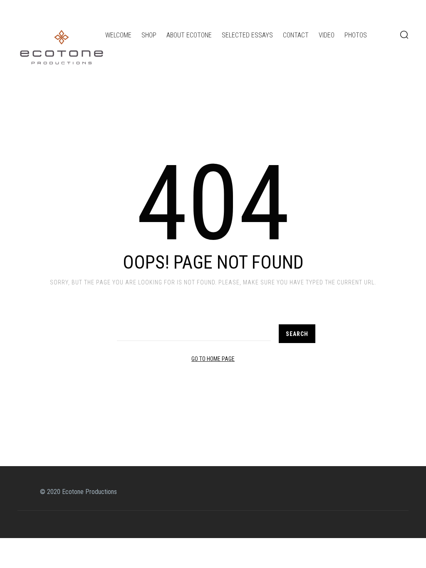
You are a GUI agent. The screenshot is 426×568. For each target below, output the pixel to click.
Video (326, 35)
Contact (296, 35)
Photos (355, 35)
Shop (148, 35)
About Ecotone (189, 35)
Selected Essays (247, 35)
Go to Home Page (213, 359)
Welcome (118, 35)
